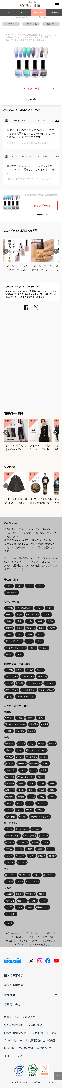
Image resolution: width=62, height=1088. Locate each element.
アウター (19, 670)
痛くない (44, 757)
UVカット (9, 718)
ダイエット (43, 648)
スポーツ (30, 635)
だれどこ (26, 933)
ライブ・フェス (32, 615)
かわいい (50, 849)
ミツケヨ (35, 941)
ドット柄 (35, 842)
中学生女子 (30, 894)
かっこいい (10, 862)
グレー (37, 875)
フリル (9, 849)
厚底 (42, 797)
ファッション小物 (34, 683)
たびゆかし (48, 941)
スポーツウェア (11, 690)
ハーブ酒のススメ (20, 944)
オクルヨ (37, 933)
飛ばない (42, 743)
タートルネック (22, 829)
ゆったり (33, 770)
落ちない (9, 757)
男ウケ (30, 803)
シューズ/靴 (42, 676)
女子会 (50, 621)
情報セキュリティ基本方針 (18, 1048)
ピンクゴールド (32, 881)
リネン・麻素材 (29, 836)
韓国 (52, 790)
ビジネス (9, 608)
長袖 (52, 783)
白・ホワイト (11, 875)
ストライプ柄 (23, 842)
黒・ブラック (24, 875)
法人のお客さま (13, 985)
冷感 (20, 718)
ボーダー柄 (43, 836)
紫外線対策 (22, 764)
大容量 (43, 770)
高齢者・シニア (42, 907)
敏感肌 (21, 797)
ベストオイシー (34, 937)
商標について (44, 1048)
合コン (49, 608)
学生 (30, 907)
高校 (19, 621)
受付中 (11, 24)
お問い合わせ (11, 1017)
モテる (19, 803)
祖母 (33, 901)
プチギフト (10, 901)
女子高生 (19, 894)
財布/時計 (20, 683)
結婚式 (9, 654)
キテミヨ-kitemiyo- (13, 287)
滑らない (21, 743)
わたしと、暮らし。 (15, 937)
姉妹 (43, 901)
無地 (40, 849)
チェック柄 (10, 842)
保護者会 (9, 628)
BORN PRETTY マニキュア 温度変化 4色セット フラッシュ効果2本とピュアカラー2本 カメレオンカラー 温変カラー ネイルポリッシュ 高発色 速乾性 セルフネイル (30, 294)
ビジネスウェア (11, 676)
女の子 (9, 907)
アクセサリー (50, 683)
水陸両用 (44, 724)
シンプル (9, 856)
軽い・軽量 (10, 777)
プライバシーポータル (44, 1032)
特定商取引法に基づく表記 (40, 1040)
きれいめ (42, 856)
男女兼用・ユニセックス (39, 817)
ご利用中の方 (12, 1004)
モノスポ (49, 937)
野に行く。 (11, 941)
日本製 (42, 790)
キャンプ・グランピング (15, 648)
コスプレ (9, 923)
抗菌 (9, 731)
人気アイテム (31, 24)
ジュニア (9, 894)
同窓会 (19, 615)
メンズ (8, 12)
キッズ (23, 12)
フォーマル (22, 862)
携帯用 (41, 777)
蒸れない (31, 743)
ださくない (10, 764)
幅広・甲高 (10, 790)
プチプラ (30, 810)
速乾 (41, 718)
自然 (31, 856)
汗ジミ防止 (20, 731)
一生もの (9, 810)
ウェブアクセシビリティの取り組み (23, 1025)
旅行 (9, 621)
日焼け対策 (34, 764)
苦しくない (10, 743)
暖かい (9, 750)
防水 (30, 718)
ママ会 (19, 628)
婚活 (40, 621)
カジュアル (20, 856)
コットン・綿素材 (12, 836)
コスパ (40, 810)
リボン (19, 849)
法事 (19, 654)
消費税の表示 (30, 1017)
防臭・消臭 (33, 724)
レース (45, 842)
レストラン (46, 615)
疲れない (52, 743)
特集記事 (51, 24)
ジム (40, 635)
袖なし (21, 790)
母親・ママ (22, 901)
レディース (39, 12)
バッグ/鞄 (9, 683)
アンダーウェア (27, 676)
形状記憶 (31, 731)
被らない (19, 757)
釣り (32, 648)
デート (9, 615)
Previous (6, 251)
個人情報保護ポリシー (16, 1032)
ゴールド (19, 881)
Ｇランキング (12, 933)
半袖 (42, 783)
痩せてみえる (31, 757)
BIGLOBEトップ (13, 1056)
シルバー (9, 881)
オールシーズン (11, 592)
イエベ (52, 797)
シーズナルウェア (28, 690)
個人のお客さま (13, 975)
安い (19, 810)
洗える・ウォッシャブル (15, 724)
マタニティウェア (46, 690)
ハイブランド (42, 803)
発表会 (42, 628)
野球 (40, 641)
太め (23, 770)
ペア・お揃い (11, 817)
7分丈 (31, 790)
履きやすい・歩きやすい (36, 750)
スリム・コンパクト (25, 777)
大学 (30, 621)
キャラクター (11, 914)
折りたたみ (10, 783)
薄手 (31, 783)
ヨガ (29, 641)
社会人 (19, 907)
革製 (30, 849)
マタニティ (30, 628)
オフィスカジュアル (24, 608)
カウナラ (23, 941)
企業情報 (9, 995)
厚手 (21, 783)
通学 (9, 635)
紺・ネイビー (49, 875)
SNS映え (23, 817)
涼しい (19, 750)
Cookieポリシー (13, 1040)
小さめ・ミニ (11, 770)
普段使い (52, 856)
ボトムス (30, 670)
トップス (9, 670)
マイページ (54, 12)
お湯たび (49, 933)
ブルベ (9, 803)
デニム (9, 829)
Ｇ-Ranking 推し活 (41, 944)
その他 (9, 697)
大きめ (45, 764)
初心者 (42, 894)
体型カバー (10, 797)
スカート (40, 670)
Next (56, 251)
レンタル (31, 797)
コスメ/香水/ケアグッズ (25, 697)
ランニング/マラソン (14, 641)
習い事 (52, 628)
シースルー (36, 829)
